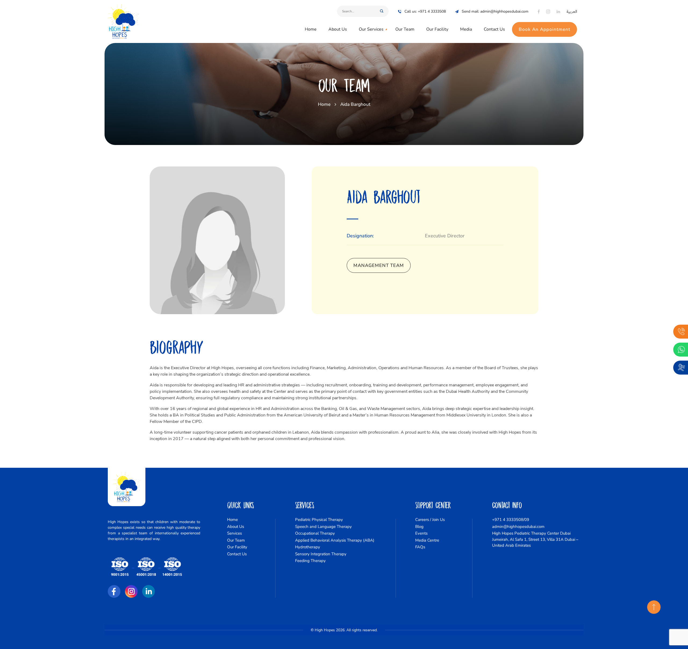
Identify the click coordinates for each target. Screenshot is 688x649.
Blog (419, 526)
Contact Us (494, 29)
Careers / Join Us (430, 519)
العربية (572, 11)
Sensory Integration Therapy (320, 554)
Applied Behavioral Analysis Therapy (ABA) (334, 540)
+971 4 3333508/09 (510, 519)
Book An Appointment (544, 29)
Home (311, 29)
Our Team (404, 29)
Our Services (371, 29)
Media (466, 29)
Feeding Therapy (310, 560)
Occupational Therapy (315, 533)
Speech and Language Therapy (323, 526)
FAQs (420, 547)
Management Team (378, 265)
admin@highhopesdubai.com (518, 526)
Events (421, 533)
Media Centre (427, 540)
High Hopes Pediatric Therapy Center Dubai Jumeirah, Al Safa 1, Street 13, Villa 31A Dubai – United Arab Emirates (535, 539)
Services (234, 533)
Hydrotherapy (307, 547)
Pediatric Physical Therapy (319, 519)
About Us (337, 29)
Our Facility (437, 29)
